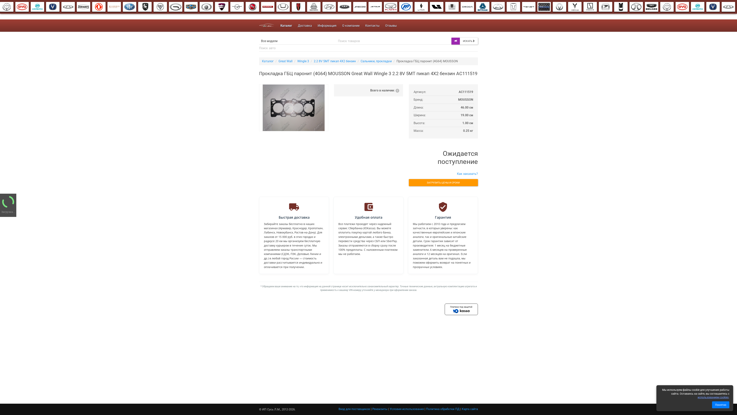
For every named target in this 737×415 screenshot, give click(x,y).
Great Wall (285, 61)
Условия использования (407, 409)
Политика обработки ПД (442, 409)
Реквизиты (380, 409)
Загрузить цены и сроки (443, 182)
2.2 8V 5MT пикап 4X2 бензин (335, 61)
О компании (350, 25)
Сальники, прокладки (376, 61)
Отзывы (391, 25)
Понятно (720, 404)
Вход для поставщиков (354, 409)
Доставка (305, 25)
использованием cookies (713, 397)
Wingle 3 (303, 61)
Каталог (268, 61)
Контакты (372, 25)
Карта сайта (470, 409)
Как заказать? (467, 174)
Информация (327, 25)
